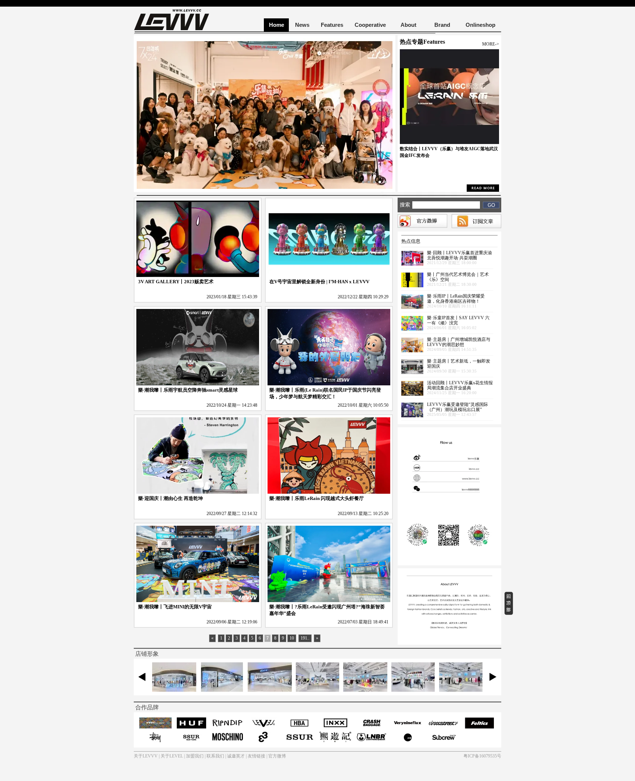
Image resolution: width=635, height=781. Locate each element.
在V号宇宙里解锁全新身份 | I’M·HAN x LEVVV (319, 281)
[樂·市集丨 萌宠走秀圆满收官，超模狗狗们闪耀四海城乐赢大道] (264, 187)
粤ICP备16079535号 (482, 756)
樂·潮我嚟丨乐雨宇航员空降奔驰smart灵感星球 (188, 390)
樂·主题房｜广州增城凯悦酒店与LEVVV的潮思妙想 (458, 342)
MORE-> (490, 44)
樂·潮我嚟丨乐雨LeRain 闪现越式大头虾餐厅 (316, 498)
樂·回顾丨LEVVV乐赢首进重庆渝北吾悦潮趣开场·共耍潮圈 (459, 255)
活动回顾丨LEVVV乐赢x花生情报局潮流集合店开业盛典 (460, 385)
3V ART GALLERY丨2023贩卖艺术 (176, 281)
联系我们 (215, 756)
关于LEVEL (172, 756)
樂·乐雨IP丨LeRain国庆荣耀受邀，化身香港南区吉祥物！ (456, 299)
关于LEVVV (146, 756)
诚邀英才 (236, 756)
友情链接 (256, 756)
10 (292, 638)
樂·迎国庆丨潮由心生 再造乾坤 (170, 498)
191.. (305, 638)
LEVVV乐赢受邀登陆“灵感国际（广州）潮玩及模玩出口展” (457, 407)
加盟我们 (195, 756)
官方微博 (277, 756)
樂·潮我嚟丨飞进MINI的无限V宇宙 (175, 606)
